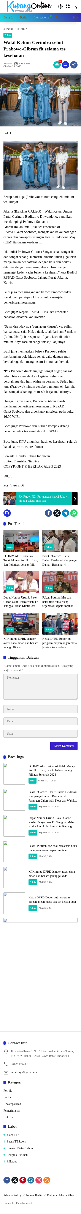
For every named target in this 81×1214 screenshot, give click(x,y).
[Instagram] (38, 1180)
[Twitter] (57, 513)
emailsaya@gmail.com (24, 1072)
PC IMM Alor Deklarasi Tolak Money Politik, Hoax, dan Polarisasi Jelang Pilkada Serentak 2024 (21, 561)
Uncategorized (12, 1104)
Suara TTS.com (16, 1141)
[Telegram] (65, 513)
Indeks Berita (34, 1195)
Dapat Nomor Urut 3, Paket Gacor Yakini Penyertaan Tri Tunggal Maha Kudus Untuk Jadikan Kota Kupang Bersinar (20, 602)
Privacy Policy (12, 1195)
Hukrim (8, 1117)
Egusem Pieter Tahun (20, 1148)
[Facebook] (48, 513)
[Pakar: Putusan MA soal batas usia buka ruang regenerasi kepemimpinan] (60, 582)
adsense (7, 63)
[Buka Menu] (67, 6)
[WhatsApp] (74, 513)
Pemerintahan (11, 1110)
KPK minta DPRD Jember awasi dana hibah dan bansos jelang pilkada (20, 643)
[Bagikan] (74, 64)
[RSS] (46, 1180)
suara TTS (13, 1135)
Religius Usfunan (17, 1154)
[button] (60, 6)
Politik (8, 35)
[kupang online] (28, 6)
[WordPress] (30, 1180)
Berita (10, 546)
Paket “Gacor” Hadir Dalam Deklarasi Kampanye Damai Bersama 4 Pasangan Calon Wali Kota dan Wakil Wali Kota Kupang (59, 561)
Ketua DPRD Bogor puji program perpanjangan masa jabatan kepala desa (59, 643)
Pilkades (12, 1161)
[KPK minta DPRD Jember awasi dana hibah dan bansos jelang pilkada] (21, 624)
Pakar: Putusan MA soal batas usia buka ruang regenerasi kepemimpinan (57, 602)
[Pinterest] (22, 1180)
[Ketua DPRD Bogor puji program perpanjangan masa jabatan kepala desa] (60, 624)
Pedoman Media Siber (60, 1195)
